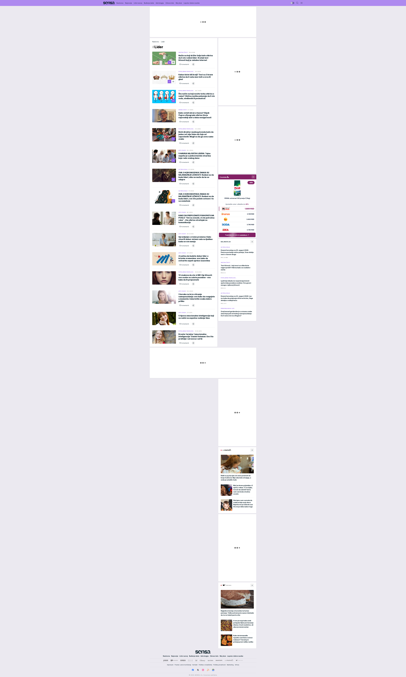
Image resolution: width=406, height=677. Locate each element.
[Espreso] (183, 660)
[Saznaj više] (252, 450)
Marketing (230, 665)
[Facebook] (193, 670)
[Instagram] (203, 670)
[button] (184, 64)
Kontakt (195, 665)
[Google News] (213, 670)
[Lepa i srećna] (210, 660)
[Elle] (190, 660)
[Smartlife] (219, 660)
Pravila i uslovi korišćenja (183, 665)
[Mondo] (174, 660)
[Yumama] (229, 660)
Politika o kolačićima (205, 665)
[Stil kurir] (196, 660)
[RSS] (208, 670)
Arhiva (237, 665)
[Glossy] (202, 660)
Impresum (170, 665)
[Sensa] (109, 3)
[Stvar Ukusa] (239, 660)
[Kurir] (165, 660)
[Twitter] (198, 670)
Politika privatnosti (219, 665)
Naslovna (155, 42)
